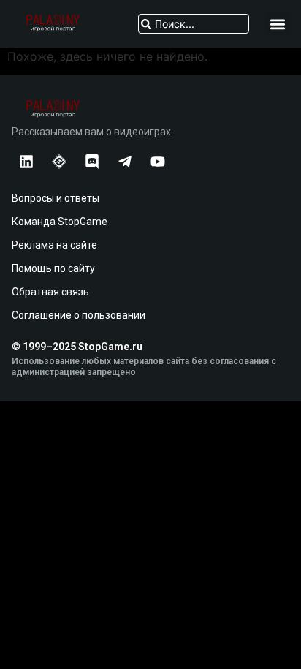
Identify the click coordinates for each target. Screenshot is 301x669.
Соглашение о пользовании (78, 315)
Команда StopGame (59, 221)
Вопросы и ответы (55, 198)
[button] (277, 24)
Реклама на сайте (54, 245)
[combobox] (193, 24)
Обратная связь (50, 292)
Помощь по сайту (53, 268)
